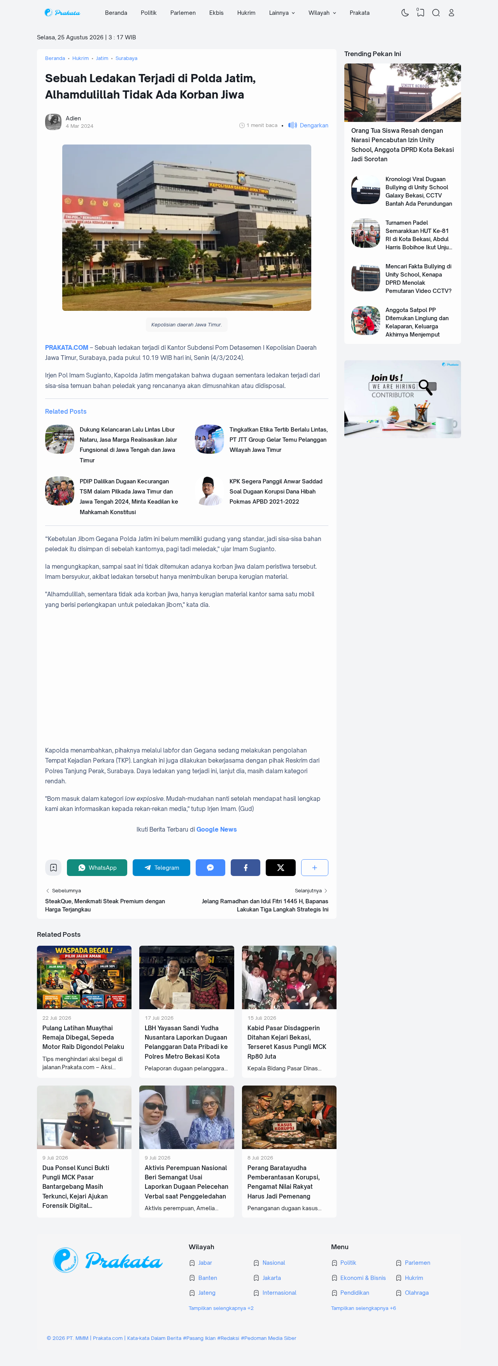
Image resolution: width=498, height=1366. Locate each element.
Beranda (116, 12)
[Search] (436, 13)
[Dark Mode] (405, 13)
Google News (216, 829)
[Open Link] (451, 13)
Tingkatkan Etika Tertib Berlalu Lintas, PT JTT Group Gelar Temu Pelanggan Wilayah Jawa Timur (279, 439)
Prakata (360, 12)
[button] (304, 125)
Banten (207, 1277)
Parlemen (183, 12)
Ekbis (216, 12)
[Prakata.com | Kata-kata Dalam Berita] (62, 13)
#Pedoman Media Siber (268, 1338)
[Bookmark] (53, 869)
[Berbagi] (314, 867)
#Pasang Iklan (199, 1338)
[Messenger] (210, 867)
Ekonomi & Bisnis (363, 1277)
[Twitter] (280, 867)
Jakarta (272, 1277)
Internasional (279, 1292)
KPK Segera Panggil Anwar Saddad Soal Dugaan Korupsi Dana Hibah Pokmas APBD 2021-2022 (276, 491)
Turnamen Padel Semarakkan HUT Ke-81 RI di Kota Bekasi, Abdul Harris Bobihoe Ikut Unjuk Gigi (419, 239)
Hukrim (246, 12)
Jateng (207, 1292)
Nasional (274, 1262)
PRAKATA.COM (66, 347)
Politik (149, 12)
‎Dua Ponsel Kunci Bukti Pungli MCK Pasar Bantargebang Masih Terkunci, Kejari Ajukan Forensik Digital (75, 1187)
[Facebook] (245, 867)
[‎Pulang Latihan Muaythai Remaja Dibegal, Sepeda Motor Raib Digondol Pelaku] (84, 1007)
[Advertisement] (195, 672)
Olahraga (417, 1292)
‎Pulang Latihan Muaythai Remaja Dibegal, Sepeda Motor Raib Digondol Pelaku (83, 1037)
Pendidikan (354, 1292)
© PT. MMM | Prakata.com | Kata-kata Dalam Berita (114, 1338)
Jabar (205, 1262)
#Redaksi (228, 1338)
